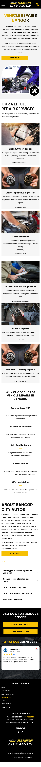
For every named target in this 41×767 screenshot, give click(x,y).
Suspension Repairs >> (20, 302)
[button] (3, 4)
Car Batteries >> (20, 381)
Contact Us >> (20, 208)
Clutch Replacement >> (20, 163)
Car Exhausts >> (20, 339)
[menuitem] (20, 688)
